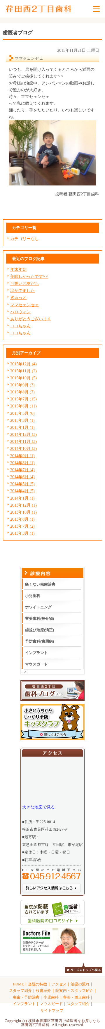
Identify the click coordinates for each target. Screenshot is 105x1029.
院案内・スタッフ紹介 (74, 991)
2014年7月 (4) (22, 469)
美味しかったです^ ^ (29, 276)
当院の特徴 (37, 984)
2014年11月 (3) (23, 441)
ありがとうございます (30, 318)
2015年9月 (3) (22, 385)
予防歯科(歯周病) (39, 641)
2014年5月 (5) (22, 483)
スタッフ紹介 (20, 991)
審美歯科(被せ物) (39, 618)
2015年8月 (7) (22, 392)
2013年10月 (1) (23, 512)
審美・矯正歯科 (76, 997)
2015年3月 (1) (22, 420)
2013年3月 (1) (22, 533)
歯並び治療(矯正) (39, 630)
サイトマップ (51, 1011)
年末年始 (18, 269)
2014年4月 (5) (22, 490)
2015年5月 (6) (22, 413)
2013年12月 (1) (23, 505)
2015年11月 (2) (23, 371)
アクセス (58, 984)
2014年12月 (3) (23, 434)
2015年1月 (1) (22, 427)
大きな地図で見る (38, 807)
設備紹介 (43, 991)
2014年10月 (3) (23, 448)
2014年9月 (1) (22, 455)
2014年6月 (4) (22, 476)
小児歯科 (32, 595)
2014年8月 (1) (22, 462)
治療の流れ (80, 984)
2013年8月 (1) (22, 519)
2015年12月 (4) (23, 364)
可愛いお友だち (24, 283)
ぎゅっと (18, 297)
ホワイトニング (38, 607)
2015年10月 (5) (23, 378)
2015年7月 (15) (23, 399)
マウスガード (36, 664)
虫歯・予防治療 (26, 997)
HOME (18, 984)
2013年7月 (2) (22, 526)
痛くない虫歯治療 (40, 584)
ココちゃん (20, 326)
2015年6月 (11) (23, 406)
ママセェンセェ (24, 304)
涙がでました (22, 290)
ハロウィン (20, 311)
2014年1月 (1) (22, 498)
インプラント (36, 653)
